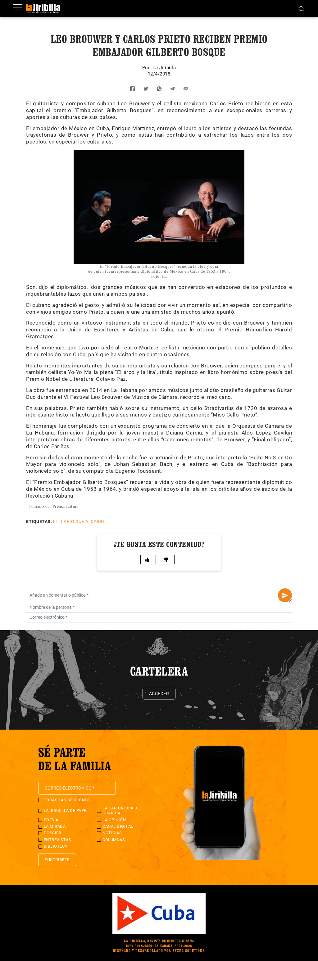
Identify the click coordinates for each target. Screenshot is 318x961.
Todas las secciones (67, 800)
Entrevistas (57, 839)
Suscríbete (57, 859)
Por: (147, 68)
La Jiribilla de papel (66, 810)
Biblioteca (55, 846)
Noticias (112, 833)
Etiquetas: (39, 521)
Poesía (51, 820)
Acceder (159, 693)
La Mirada (55, 826)
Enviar (285, 595)
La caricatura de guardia (121, 810)
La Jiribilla (164, 68)
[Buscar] (301, 8)
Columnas (113, 839)
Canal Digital (117, 826)
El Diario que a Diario (78, 521)
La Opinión (114, 820)
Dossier (52, 833)
